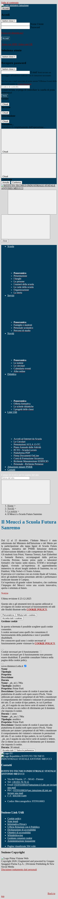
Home (10, 505)
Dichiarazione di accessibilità (21, 829)
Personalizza (8, 615)
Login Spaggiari (24, 84)
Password (35, 27)
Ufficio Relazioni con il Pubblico (23, 827)
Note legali (12, 821)
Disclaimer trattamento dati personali (19, 869)
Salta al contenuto (10, 2)
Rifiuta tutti (26, 615)
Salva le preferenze (25, 750)
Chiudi (5, 104)
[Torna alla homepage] (29, 187)
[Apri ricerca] (32, 202)
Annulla (5, 182)
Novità (10, 508)
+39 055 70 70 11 (20, 782)
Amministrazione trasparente (21, 841)
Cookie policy (14, 818)
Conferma (16, 182)
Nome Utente (37, 24)
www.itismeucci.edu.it (12, 666)
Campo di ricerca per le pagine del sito (20, 475)
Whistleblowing (15, 835)
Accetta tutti (12, 618)
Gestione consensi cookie (19, 838)
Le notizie (12, 511)
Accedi (5, 8)
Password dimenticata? (12, 33)
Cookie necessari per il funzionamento (20, 651)
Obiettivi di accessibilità (19, 832)
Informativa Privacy (17, 824)
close (4, 241)
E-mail (33, 72)
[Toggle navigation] (25, 226)
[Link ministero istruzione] (15, 5)
